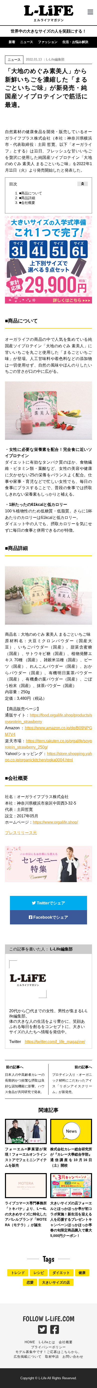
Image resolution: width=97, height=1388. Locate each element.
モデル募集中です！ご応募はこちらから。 (48, 1352)
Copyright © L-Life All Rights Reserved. (48, 1378)
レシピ (39, 1273)
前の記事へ (14, 1067)
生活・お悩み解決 (75, 42)
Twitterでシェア (50, 903)
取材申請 (52, 1356)
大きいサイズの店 (56, 1282)
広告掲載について (28, 1356)
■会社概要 (27, 203)
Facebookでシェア (50, 917)
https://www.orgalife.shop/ (55, 822)
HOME (30, 1342)
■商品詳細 (27, 198)
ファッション (47, 42)
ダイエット (61, 1273)
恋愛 (30, 1282)
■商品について (30, 193)
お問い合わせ (72, 1356)
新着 (12, 42)
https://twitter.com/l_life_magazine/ (55, 1041)
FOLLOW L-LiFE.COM (48, 1318)
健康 (82, 1273)
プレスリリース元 (21, 833)
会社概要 (66, 1342)
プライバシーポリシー (48, 1347)
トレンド (18, 1273)
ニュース (26, 42)
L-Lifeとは (47, 1342)
